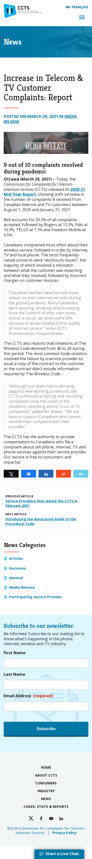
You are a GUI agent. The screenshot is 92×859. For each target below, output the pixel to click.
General (16, 577)
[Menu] (82, 17)
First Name (15, 652)
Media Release (22, 587)
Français (80, 7)
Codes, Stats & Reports (46, 806)
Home (46, 767)
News (46, 798)
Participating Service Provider (35, 597)
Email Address (28, 696)
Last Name (14, 674)
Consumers (46, 783)
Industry (46, 791)
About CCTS (46, 775)
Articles (16, 558)
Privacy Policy (65, 832)
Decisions (17, 568)
